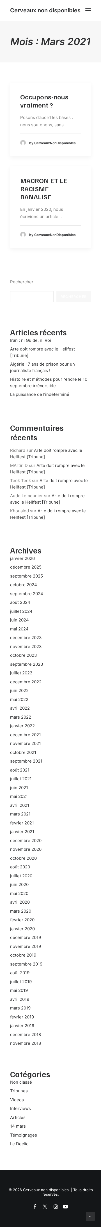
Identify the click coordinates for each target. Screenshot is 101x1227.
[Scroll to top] (90, 1216)
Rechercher (21, 281)
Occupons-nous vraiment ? (44, 100)
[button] (88, 10)
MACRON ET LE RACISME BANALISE (43, 188)
